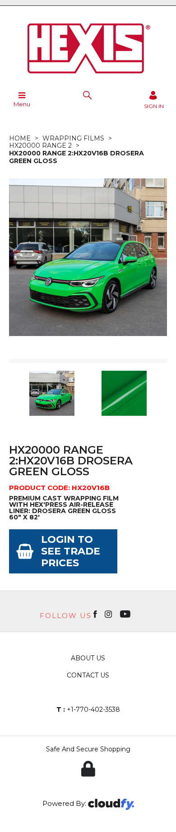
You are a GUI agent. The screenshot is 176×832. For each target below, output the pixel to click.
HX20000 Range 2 (40, 145)
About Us (88, 658)
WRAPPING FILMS (73, 138)
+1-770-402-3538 (88, 709)
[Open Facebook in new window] (95, 613)
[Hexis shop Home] (88, 77)
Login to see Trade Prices (70, 551)
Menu (22, 104)
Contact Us (88, 675)
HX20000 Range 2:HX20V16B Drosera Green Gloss (76, 157)
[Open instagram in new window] (109, 613)
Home (20, 138)
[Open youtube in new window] (126, 613)
